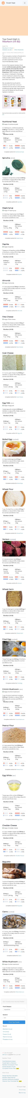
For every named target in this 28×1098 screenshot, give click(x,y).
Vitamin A (7, 1036)
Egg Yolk (20, 433)
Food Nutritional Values (9, 1061)
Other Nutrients (18, 50)
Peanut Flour (19, 769)
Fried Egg (19, 683)
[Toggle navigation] (25, 3)
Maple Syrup (20, 238)
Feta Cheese (19, 347)
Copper (7, 1034)
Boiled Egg (20, 483)
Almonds (20, 310)
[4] (3, 114)
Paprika (20, 274)
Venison (20, 583)
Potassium (7, 1039)
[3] (2, 114)
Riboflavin (7, 1029)
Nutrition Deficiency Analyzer (10, 1079)
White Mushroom (19, 992)
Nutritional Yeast (20, 152)
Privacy (24, 1089)
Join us (4, 1054)
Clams (19, 955)
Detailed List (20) (7, 50)
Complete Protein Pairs (10, 1068)
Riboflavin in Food (7, 48)
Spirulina (20, 202)
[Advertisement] (14, 21)
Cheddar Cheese (19, 855)
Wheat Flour (20, 533)
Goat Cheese (19, 397)
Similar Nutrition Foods (8, 1066)
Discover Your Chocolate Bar (11, 1081)
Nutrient (5, 1014)
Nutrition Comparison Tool (10, 1064)
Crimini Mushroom (19, 719)
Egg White (19, 819)
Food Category (7, 1006)
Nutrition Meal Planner (8, 1077)
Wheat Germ (19, 633)
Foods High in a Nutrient (9, 1063)
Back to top (22, 1092)
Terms (20, 1089)
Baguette (19, 905)
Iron (6, 1031)
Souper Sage (10, 3)
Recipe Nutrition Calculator (10, 1075)
